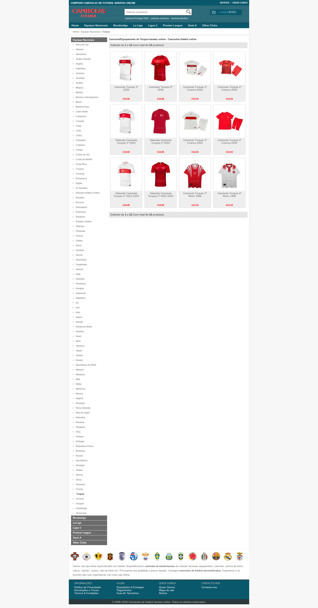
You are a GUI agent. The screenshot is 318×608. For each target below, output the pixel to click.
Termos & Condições (86, 593)
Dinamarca (81, 178)
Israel (78, 336)
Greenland (80, 259)
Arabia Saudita (83, 59)
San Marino (81, 460)
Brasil (78, 102)
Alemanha (80, 54)
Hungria (79, 288)
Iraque (78, 317)
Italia (78, 341)
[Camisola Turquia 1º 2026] (126, 67)
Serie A (192, 25)
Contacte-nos (209, 587)
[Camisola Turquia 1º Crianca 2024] (195, 121)
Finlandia (80, 231)
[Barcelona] (216, 556)
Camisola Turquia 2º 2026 (160, 88)
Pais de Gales (82, 412)
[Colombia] (192, 556)
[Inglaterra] (122, 556)
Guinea (79, 269)
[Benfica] (240, 556)
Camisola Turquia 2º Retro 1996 (229, 194)
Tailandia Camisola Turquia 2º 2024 (161, 141)
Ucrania (79, 499)
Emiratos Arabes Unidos (87, 193)
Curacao (79, 173)
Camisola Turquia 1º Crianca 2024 (195, 141)
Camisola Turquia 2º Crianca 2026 (229, 88)
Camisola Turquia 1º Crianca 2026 (195, 88)
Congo (79, 150)
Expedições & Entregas (130, 587)
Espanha (80, 216)
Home (75, 25)
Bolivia (79, 92)
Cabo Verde (81, 111)
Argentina (80, 68)
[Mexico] (204, 556)
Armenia (79, 73)
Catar (78, 126)
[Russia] (145, 556)
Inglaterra (80, 298)
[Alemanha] (86, 556)
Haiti (77, 274)
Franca (79, 236)
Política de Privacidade (87, 587)
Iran (77, 307)
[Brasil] (181, 556)
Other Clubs (209, 25)
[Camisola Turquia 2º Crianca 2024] (229, 121)
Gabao (79, 240)
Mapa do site (166, 590)
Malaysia (80, 374)
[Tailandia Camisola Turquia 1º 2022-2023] (126, 174)
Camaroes (80, 116)
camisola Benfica (179, 18)
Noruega (80, 403)
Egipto (78, 183)
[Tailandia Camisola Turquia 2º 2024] (160, 121)
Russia (79, 455)
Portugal (79, 441)
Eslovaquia (81, 207)
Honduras (80, 283)
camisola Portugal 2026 (137, 18)
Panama (79, 422)
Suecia (79, 475)
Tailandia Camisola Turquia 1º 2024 (126, 141)
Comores (80, 145)
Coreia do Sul (82, 154)
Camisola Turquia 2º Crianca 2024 (229, 141)
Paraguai (80, 427)
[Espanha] (110, 556)
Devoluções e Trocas (86, 590)
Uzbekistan (81, 508)
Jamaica (79, 346)
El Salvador (81, 188)
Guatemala (81, 264)
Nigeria (79, 398)
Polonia (79, 436)
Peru (78, 432)
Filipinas (79, 226)
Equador (79, 197)
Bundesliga (120, 25)
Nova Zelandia (83, 408)
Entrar (224, 2)
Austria (79, 83)
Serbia (78, 470)
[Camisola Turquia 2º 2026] (160, 67)
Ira (76, 303)
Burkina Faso (82, 107)
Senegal (79, 465)
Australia (80, 78)
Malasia (79, 369)
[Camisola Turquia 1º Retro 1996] (195, 174)
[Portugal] (75, 556)
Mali (77, 379)
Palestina (80, 417)
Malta (78, 384)
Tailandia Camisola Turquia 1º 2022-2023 (126, 194)
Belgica (79, 87)
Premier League (173, 25)
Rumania (80, 451)
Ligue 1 (153, 25)
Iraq (77, 312)
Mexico (79, 393)
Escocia (79, 202)
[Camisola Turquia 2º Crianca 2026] (229, 67)
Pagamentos (124, 590)
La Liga (138, 25)
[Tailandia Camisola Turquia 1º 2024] (126, 121)
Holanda (79, 279)
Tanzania (80, 484)
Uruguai (79, 503)
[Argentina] (169, 556)
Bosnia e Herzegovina (86, 97)
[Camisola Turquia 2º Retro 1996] (229, 174)
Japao (78, 350)
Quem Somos (167, 587)
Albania (79, 49)
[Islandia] (134, 556)
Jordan (79, 355)
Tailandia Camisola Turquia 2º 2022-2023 (160, 194)
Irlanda (79, 322)
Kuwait (79, 360)
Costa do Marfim (83, 159)
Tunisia (79, 489)
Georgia (79, 250)
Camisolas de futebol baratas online (149, 601)
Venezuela (80, 513)
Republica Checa (84, 446)
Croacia (79, 169)
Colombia (80, 140)
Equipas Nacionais (96, 25)
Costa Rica (81, 164)
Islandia (79, 331)
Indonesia (80, 293)
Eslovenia (80, 212)
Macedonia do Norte (85, 365)
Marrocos (80, 389)
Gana (78, 245)
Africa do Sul (82, 44)
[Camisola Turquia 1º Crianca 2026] (195, 67)
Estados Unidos (83, 221)
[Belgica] (98, 556)
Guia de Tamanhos (128, 593)
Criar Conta (240, 2)
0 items (223, 12)
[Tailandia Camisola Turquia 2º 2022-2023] (160, 174)
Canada (79, 121)
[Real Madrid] (228, 556)
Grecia (78, 255)
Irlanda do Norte (83, 326)
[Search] (188, 12)
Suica (78, 479)
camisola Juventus (159, 18)
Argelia (79, 64)
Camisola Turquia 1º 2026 (126, 88)
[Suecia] (157, 556)
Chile (78, 130)
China (78, 135)
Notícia (163, 593)
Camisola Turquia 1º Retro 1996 (195, 194)
